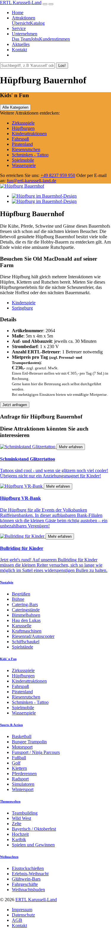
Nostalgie (6, 582)
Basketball (21, 736)
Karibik (19, 839)
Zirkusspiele (23, 122)
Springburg (22, 307)
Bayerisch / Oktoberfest (34, 828)
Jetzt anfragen (14, 405)
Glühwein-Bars (26, 878)
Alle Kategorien (15, 107)
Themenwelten (10, 801)
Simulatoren (23, 784)
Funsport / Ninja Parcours (36, 752)
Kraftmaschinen (26, 630)
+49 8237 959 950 (58, 175)
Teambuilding (25, 812)
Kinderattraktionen (29, 133)
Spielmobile (23, 160)
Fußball (19, 757)
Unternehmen (24, 33)
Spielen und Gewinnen (33, 844)
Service (19, 28)
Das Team (21, 39)
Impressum (22, 909)
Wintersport (22, 789)
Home (17, 12)
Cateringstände (26, 609)
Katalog (37, 23)
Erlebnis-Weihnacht (30, 873)
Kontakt (19, 49)
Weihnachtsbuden (28, 889)
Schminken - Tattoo (30, 154)
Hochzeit (20, 834)
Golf (16, 762)
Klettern (19, 768)
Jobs (35, 39)
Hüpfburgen (23, 128)
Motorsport (22, 747)
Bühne (18, 599)
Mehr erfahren (71, 447)
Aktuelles (21, 44)
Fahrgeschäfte (25, 884)
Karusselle (21, 625)
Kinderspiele (24, 302)
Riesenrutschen (26, 149)
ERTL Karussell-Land (20, 2)
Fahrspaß (20, 138)
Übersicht (21, 23)
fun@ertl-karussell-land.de (31, 180)
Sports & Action (11, 725)
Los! (62, 65)
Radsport (20, 778)
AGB (17, 920)
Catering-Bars (25, 604)
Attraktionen (23, 17)
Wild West (21, 818)
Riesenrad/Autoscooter (33, 636)
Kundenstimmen (54, 39)
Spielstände (22, 646)
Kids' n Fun (8, 659)
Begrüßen (21, 593)
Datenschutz (23, 914)
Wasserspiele (24, 165)
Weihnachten (9, 856)
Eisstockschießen (28, 868)
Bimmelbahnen (26, 615)
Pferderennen (24, 773)
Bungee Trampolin (29, 741)
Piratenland (22, 144)
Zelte (16, 823)
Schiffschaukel (25, 641)
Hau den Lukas (26, 620)
